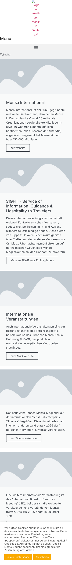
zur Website (18, 148)
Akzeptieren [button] (42, 557)
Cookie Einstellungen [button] (18, 557)
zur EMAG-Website (22, 356)
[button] (36, 47)
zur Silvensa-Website (24, 438)
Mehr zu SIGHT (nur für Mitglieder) (32, 260)
